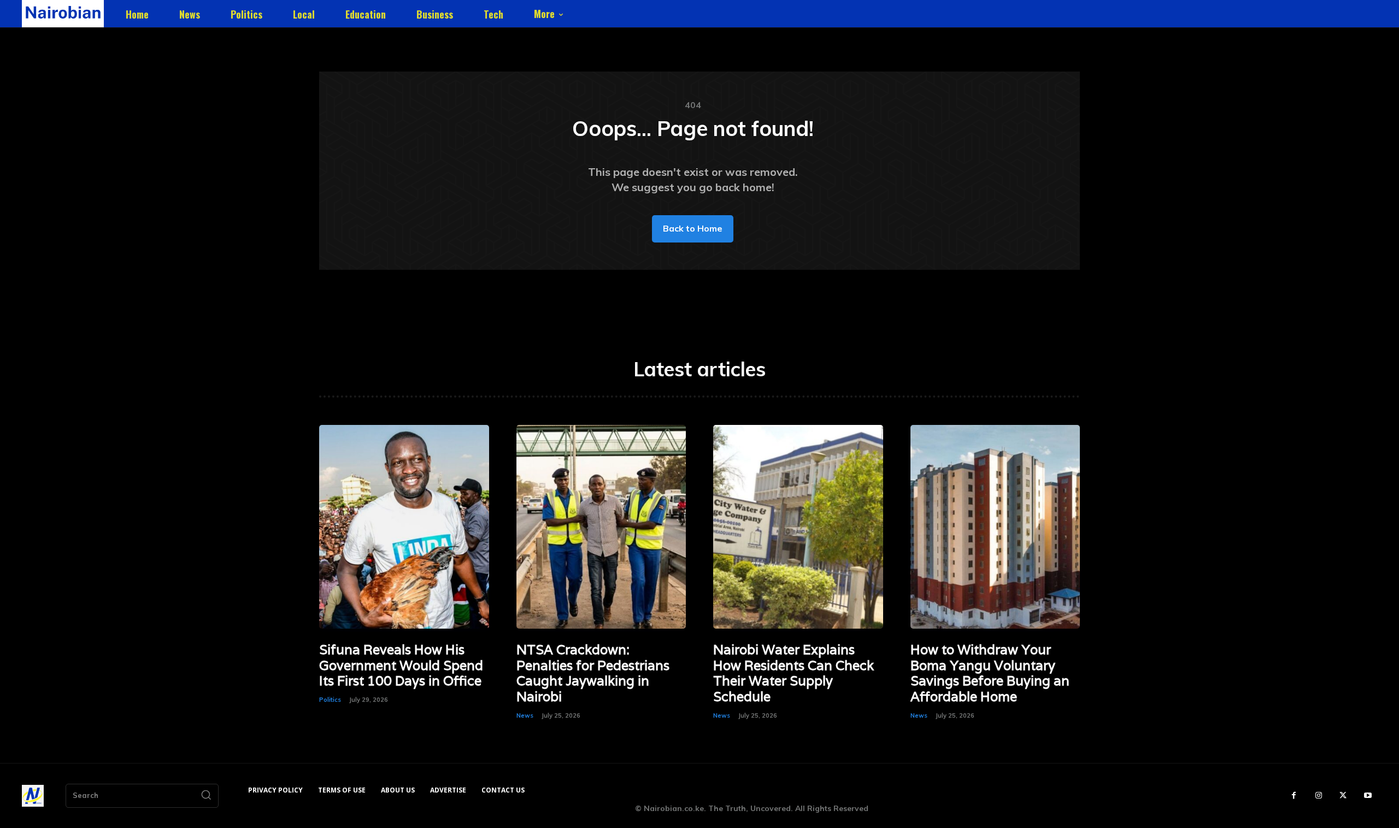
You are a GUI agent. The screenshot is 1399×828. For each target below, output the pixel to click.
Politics (330, 699)
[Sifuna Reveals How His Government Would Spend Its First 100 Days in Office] (404, 527)
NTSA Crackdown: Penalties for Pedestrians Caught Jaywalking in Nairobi (592, 673)
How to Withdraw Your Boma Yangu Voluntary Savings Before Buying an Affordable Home (989, 673)
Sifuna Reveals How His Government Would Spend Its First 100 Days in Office (401, 665)
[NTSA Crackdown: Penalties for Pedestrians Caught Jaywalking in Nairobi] (601, 527)
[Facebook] (1293, 795)
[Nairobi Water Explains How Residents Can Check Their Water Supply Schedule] (798, 527)
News (524, 715)
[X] (1343, 795)
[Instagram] (1318, 795)
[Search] (206, 796)
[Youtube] (1367, 795)
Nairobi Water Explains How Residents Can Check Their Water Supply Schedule (793, 673)
